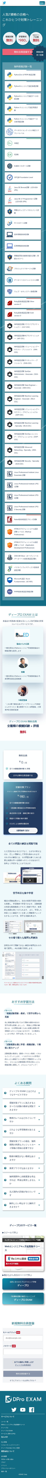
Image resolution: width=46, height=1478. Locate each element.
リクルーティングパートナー (10, 1445)
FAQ (28, 3)
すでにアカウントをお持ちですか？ (23, 1380)
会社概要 (4, 1456)
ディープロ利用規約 (23, 1365)
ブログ (3, 1462)
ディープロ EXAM (7, 1431)
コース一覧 (4, 1421)
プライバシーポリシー (8, 1468)
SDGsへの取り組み (7, 1459)
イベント (4, 1465)
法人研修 (4, 1442)
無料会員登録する (23, 1374)
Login (42, 3)
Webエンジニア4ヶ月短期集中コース (13, 1424)
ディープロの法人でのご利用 (10, 1448)
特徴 (20, 3)
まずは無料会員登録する (23, 775)
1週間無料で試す (23, 830)
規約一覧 (4, 1471)
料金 (24, 3)
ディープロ (4, 1428)
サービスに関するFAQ (8, 1434)
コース (15, 3)
